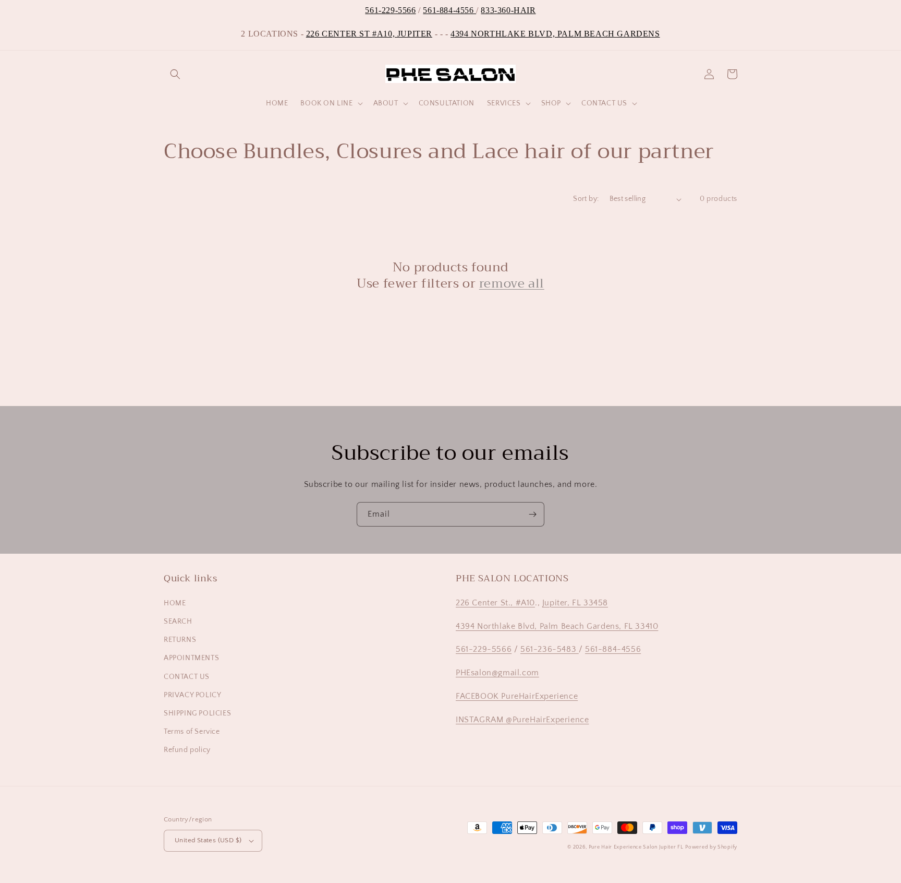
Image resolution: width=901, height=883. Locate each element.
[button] (175, 74)
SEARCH (178, 621)
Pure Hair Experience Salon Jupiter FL (636, 847)
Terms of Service (192, 731)
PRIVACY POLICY (192, 695)
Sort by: (586, 199)
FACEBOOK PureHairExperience (517, 696)
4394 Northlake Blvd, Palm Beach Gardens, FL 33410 (557, 626)
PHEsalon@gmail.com (497, 672)
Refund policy (187, 750)
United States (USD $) (208, 840)
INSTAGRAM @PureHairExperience (522, 719)
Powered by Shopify (711, 847)
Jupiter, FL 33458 (575, 602)
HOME (175, 603)
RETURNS (180, 640)
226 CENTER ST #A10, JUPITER (369, 33)
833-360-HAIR (508, 10)
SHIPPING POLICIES (197, 713)
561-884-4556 (449, 10)
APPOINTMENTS (191, 658)
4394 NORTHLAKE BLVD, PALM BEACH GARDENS (555, 33)
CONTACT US (187, 677)
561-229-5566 (390, 10)
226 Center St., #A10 (495, 602)
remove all (511, 284)
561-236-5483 (549, 649)
